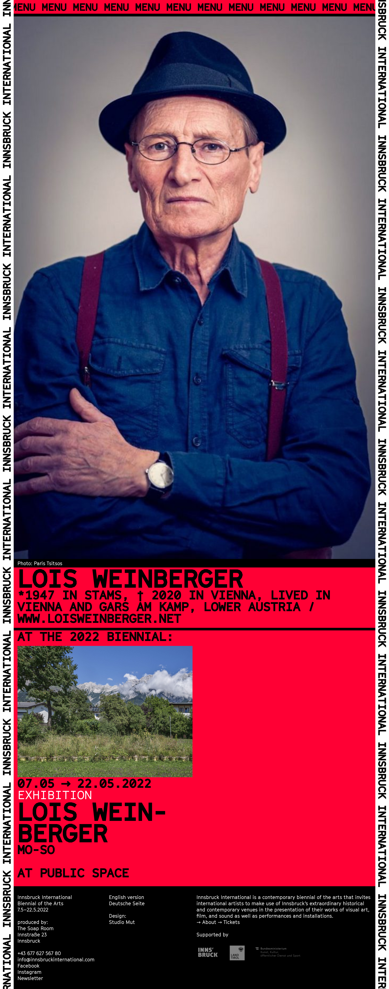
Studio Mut (122, 922)
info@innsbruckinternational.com (56, 959)
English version (126, 897)
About (209, 922)
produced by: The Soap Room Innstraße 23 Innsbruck (35, 931)
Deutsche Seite (127, 903)
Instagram (29, 972)
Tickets (231, 922)
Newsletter (30, 978)
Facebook (28, 966)
